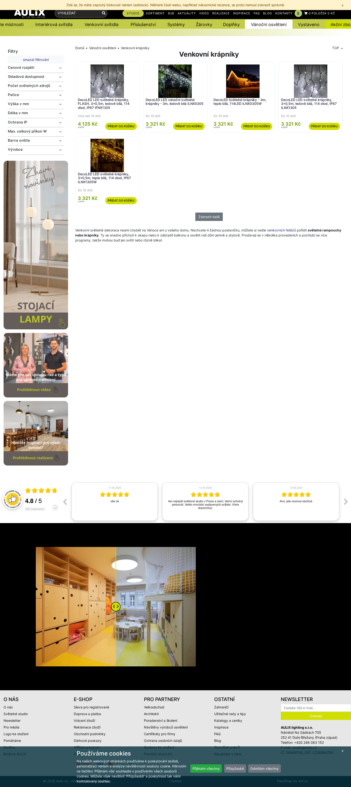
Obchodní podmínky (90, 734)
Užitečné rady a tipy (230, 714)
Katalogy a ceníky (228, 720)
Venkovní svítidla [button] (101, 24)
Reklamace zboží (87, 727)
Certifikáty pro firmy (159, 734)
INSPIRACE (241, 13)
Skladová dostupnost (26, 76)
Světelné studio (16, 714)
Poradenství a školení (160, 720)
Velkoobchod (154, 707)
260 (35, 508)
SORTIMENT (155, 13)
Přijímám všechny (206, 768)
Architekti (151, 714)
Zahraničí (221, 707)
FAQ (257, 13)
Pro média (11, 727)
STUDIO (133, 13)
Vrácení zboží (84, 720)
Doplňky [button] (231, 24)
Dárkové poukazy (87, 741)
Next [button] (346, 501)
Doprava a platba (87, 714)
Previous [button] (65, 501)
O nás (8, 707)
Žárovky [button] (204, 24)
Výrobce (15, 149)
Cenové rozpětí (21, 67)
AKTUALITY (187, 13)
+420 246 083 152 (309, 742)
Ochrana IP (17, 122)
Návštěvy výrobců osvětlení (166, 727)
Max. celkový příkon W (27, 131)
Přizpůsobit (235, 768)
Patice (13, 94)
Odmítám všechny (264, 768)
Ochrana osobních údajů (163, 741)
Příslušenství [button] (143, 24)
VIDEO (204, 13)
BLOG (267, 13)
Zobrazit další (209, 217)
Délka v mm (18, 113)
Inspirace (221, 727)
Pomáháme (12, 741)
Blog (217, 741)
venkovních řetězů (281, 230)
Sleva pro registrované (91, 707)
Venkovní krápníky (135, 48)
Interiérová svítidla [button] (54, 24)
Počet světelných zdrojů (29, 85)
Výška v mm (18, 104)
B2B (171, 13)
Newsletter (12, 720)
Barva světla (19, 140)
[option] (115, 501)
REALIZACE (221, 13)
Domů (79, 48)
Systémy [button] (176, 24)
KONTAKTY (284, 13)
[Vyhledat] (104, 13)
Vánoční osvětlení (102, 48)
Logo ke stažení (16, 734)
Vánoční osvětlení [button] (269, 24)
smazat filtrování (36, 60)
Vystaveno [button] (308, 24)
